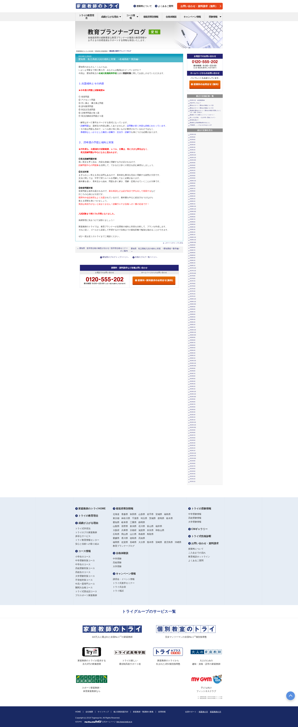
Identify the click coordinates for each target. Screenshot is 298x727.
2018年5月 (192, 255)
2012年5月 (192, 440)
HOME (78, 712)
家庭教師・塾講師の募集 (143, 712)
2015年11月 (193, 332)
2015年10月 (193, 335)
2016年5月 (192, 317)
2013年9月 (192, 399)
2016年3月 (192, 322)
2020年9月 (192, 183)
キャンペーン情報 (192, 16)
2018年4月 (192, 257)
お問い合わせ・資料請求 (205, 543)
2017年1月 (192, 296)
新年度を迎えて (194, 120)
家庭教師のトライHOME (84, 51)
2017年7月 (192, 281)
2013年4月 (192, 412)
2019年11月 (193, 209)
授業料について (195, 549)
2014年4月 (192, 381)
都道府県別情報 (150, 16)
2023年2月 (192, 150)
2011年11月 (193, 455)
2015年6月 (192, 345)
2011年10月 (193, 458)
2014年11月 (193, 363)
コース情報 (130, 16)
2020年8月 (192, 186)
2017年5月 (192, 286)
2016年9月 (192, 306)
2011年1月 (192, 481)
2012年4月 (192, 443)
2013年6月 (192, 407)
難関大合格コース (84, 587)
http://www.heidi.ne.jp (124, 722)
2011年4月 (192, 473)
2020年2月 (192, 201)
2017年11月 (193, 270)
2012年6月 (192, 438)
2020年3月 (192, 198)
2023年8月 (192, 137)
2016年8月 (192, 309)
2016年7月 (192, 312)
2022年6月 (192, 168)
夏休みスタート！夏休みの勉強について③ (201, 105)
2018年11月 (193, 239)
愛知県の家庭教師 (101, 51)
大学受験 (117, 566)
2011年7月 (192, 466)
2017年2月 (192, 294)
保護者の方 (203, 712)
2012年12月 (193, 422)
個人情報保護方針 (120, 712)
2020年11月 (193, 180)
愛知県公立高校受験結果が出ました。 (200, 122)
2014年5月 (192, 378)
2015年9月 (192, 337)
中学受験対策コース (85, 560)
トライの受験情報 (201, 508)
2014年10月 (193, 365)
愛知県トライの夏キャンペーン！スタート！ (202, 115)
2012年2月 (192, 448)
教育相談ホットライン (199, 556)
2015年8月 (192, 340)
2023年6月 (192, 139)
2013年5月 (192, 409)
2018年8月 (192, 247)
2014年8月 (192, 371)
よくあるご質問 (195, 560)
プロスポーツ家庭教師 (86, 595)
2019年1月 (192, 234)
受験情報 (213, 16)
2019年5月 (192, 224)
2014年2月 (192, 386)
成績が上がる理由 (109, 16)
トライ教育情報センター (87, 540)
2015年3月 (192, 353)
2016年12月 (193, 299)
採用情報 (162, 712)
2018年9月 (192, 245)
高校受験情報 (194, 518)
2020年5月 (192, 193)
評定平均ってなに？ (195, 103)
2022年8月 (192, 165)
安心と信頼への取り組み (87, 544)
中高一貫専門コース (85, 584)
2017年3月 (192, 291)
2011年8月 (192, 463)
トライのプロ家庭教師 (86, 532)
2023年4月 (192, 144)
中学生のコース (82, 564)
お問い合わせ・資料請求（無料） (199, 6)
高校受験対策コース (85, 568)
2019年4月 (192, 227)
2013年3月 (192, 414)
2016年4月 (192, 319)
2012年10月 (193, 427)
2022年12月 (193, 155)
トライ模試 (118, 591)
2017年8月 (192, 278)
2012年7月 (192, 435)
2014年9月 (192, 368)
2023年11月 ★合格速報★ (197, 100)
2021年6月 (192, 178)
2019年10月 (193, 211)
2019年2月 (192, 232)
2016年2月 (192, 324)
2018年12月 (193, 237)
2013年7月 (192, 404)
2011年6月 (192, 468)
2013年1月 (192, 420)
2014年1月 (192, 389)
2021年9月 (192, 173)
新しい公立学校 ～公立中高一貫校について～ (203, 117)
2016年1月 (192, 327)
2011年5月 (192, 471)
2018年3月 (192, 260)
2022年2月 (192, 170)
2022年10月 (193, 160)
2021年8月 (192, 175)
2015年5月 (192, 347)
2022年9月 (192, 162)
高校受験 (117, 562)
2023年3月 (192, 147)
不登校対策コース (84, 580)
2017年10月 (193, 273)
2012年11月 (193, 425)
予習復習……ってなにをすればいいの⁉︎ (201, 125)
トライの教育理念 (86, 16)
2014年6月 (192, 376)
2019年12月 (193, 206)
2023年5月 (192, 142)
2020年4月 (192, 196)
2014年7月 (192, 373)
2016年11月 (193, 301)
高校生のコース (82, 572)
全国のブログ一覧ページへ (146, 257)
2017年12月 (193, 268)
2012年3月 (192, 445)
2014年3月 (192, 383)
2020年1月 (192, 204)
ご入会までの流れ (197, 552)
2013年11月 (193, 394)
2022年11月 (193, 157)
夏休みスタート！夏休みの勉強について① (201, 108)
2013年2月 (192, 417)
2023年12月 (193, 134)
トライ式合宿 (119, 587)
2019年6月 (192, 222)
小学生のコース (82, 556)
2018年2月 (192, 263)
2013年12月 (193, 391)
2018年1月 (192, 265)
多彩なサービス (82, 536)
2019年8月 (192, 216)
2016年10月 (193, 304)
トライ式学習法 (82, 528)
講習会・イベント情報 (124, 579)
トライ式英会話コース (86, 591)
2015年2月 (192, 355)
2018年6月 (192, 252)
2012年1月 (192, 450)
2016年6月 (192, 314)
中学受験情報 (194, 514)
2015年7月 (192, 342)
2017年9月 (192, 276)
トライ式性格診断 (201, 536)
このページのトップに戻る (174, 243)
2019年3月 (192, 229)
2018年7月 (192, 250)
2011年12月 (193, 453)
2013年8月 (192, 401)
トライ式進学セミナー (124, 583)
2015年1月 (192, 358)
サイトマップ (103, 712)
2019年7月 (192, 219)
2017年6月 (192, 283)
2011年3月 (192, 476)
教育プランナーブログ (124, 546)
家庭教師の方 (215, 712)
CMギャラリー (199, 529)
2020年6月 (192, 191)
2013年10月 (193, 396)
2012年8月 (192, 432)
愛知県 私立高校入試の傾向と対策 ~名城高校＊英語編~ (108, 59)
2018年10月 (193, 242)
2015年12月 (193, 330)
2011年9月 (192, 461)
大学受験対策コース (85, 576)
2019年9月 (192, 214)
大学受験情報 (194, 522)
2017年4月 (192, 288)
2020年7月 (192, 188)
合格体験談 (171, 16)
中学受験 (117, 558)
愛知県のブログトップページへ (115, 257)
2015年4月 (192, 350)
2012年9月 (192, 430)
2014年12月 (193, 360)
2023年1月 (192, 152)
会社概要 (89, 712)
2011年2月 (192, 479)
